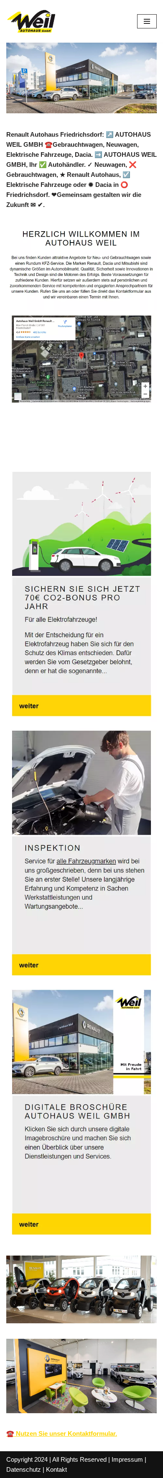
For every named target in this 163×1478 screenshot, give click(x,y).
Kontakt (56, 1469)
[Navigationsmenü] (147, 21)
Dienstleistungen (106, 447)
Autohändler (37, 447)
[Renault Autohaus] (31, 21)
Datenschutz (23, 1469)
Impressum (127, 1459)
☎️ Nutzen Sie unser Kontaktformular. (61, 1433)
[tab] (37, 447)
